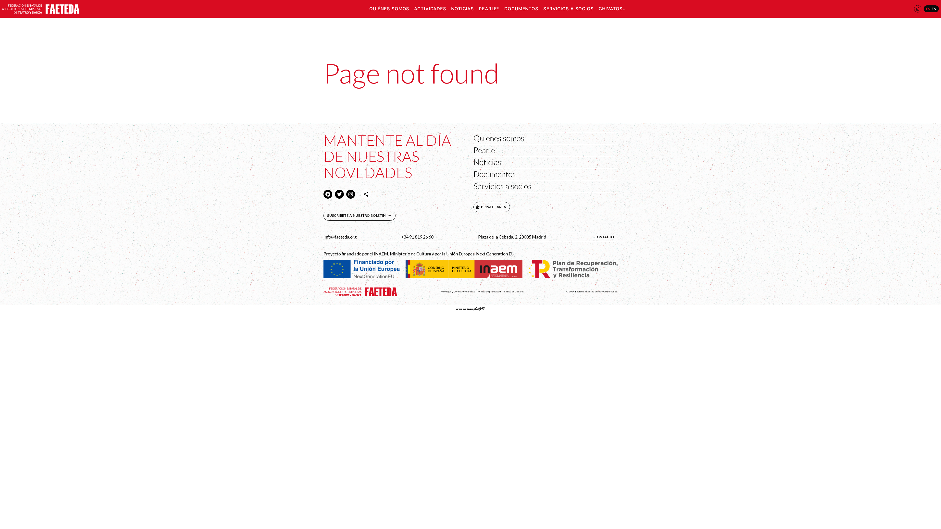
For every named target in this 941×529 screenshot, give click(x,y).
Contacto (604, 237)
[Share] (366, 194)
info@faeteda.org (340, 237)
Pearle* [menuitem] (489, 8)
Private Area (493, 207)
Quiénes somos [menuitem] (389, 8)
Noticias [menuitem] (462, 8)
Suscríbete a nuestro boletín (361, 215)
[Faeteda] (40, 8)
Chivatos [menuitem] (612, 8)
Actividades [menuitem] (430, 8)
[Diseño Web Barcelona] (470, 309)
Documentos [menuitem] (521, 8)
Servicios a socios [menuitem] (568, 8)
